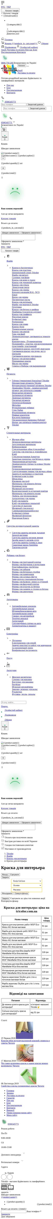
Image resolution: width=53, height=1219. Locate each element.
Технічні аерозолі (20, 618)
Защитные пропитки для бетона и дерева (31, 459)
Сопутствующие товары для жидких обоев (32, 471)
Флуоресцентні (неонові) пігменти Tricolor (31, 385)
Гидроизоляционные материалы (27, 469)
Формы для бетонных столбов (26, 572)
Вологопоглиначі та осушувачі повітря (30, 491)
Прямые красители (20, 415)
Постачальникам (9, 52)
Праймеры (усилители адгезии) (26, 312)
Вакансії (10, 1110)
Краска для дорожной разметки (26, 282)
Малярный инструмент (22, 488)
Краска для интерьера (22, 302)
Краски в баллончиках (22, 268)
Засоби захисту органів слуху (25, 540)
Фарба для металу (20, 275)
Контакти (21, 52)
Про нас (29, 50)
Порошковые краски (21, 361)
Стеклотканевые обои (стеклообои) (28, 449)
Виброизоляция (19, 447)
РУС (3, 7)
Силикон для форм (20, 277)
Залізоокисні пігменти (22, 395)
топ (30, 898)
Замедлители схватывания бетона (27, 579)
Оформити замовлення (31, 233)
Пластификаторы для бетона (25, 567)
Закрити (5, 877)
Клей (14, 454)
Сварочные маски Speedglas (25, 545)
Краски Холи (18, 327)
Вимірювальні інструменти (24, 650)
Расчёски (16, 684)
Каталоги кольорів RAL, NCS (26, 292)
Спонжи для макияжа (22, 679)
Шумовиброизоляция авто (24, 611)
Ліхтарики (17, 640)
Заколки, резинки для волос (25, 689)
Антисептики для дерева (23, 498)
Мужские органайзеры (22, 687)
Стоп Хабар (17, 410)
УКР (9, 7)
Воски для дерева (20, 297)
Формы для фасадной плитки (25, 584)
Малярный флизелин (21, 515)
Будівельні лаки (19, 319)
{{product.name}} (9, 1197)
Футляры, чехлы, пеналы (23, 694)
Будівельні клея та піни (22, 476)
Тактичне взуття (19, 547)
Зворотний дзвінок (35, 104)
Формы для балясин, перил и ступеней (30, 582)
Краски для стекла (20, 285)
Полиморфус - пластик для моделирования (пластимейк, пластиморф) (32, 345)
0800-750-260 (7, 63)
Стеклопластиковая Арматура (26, 456)
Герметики (17, 466)
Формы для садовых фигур (24, 577)
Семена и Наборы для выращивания (29, 366)
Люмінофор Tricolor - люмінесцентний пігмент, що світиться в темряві (30, 389)
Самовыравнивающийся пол (25, 511)
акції (43, 898)
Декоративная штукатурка (24, 461)
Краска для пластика (21, 270)
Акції (4, 50)
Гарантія (10, 1098)
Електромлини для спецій (24, 643)
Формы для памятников (23, 574)
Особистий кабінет (29, 47)
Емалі (14, 295)
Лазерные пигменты (21, 398)
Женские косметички (22, 677)
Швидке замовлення (10, 233)
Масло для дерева (20, 363)
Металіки (16, 405)
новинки (36, 898)
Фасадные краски (20, 317)
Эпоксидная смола (20, 287)
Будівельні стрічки (20, 513)
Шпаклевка (17, 479)
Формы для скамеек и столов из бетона (30, 589)
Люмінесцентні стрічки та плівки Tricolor (31, 464)
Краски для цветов (20, 331)
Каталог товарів (11, 11)
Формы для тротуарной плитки (26, 562)
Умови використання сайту (19, 1113)
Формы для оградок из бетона (26, 586)
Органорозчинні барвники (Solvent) (28, 420)
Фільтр (5, 875)
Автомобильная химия (22, 613)
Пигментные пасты (21, 299)
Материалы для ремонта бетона (26, 484)
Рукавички (17, 692)
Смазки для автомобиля (23, 616)
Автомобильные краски (23, 608)
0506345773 (10, 102)
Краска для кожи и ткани (23, 280)
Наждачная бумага (20, 518)
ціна (26, 898)
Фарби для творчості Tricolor (25, 304)
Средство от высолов (22, 506)
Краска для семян (20, 324)
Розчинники (17, 322)
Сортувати (14, 875)
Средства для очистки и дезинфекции (29, 452)
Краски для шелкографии (23, 358)
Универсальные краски (22, 329)
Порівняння (10, 47)
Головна (8, 40)
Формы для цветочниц (22, 591)
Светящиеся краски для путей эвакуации (31, 349)
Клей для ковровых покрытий (26, 503)
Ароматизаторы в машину (24, 626)
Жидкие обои (18, 439)
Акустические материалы (24, 444)
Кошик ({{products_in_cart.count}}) (21, 43)
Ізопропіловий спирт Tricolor (25, 272)
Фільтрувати (7, 893)
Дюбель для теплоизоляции (25, 496)
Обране (44, 43)
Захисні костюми (20, 535)
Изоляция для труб (20, 481)
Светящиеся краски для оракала (26, 356)
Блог (35, 50)
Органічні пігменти (21, 400)
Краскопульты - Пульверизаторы (27, 341)
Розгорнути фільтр (9, 901)
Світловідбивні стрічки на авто (26, 623)
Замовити (5, 1214)
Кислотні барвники (21, 417)
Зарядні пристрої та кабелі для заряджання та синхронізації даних (31, 646)
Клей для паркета (20, 501)
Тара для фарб (18, 334)
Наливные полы (19, 486)
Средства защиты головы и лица (27, 542)
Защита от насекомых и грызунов (27, 474)
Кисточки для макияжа (22, 682)
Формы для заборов (21, 569)
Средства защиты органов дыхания (28, 533)
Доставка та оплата (16, 50)
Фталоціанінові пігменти (23, 412)
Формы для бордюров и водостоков (28, 564)
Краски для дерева (20, 290)
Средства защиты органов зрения (27, 537)
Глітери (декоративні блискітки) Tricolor (30, 380)
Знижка (10, 1093)
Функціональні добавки (23, 407)
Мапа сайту (12, 1115)
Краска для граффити (22, 314)
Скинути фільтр (21, 893)
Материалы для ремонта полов (26, 493)
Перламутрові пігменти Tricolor (26, 383)
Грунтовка (17, 307)
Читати (11, 1043)
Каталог (21, 66)
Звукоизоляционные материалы (26, 442)
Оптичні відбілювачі (21, 403)
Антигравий (18, 621)
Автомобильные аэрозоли (24, 606)
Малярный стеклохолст (23, 508)
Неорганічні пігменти (22, 393)
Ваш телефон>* (34, 1211)
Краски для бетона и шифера (25, 309)
